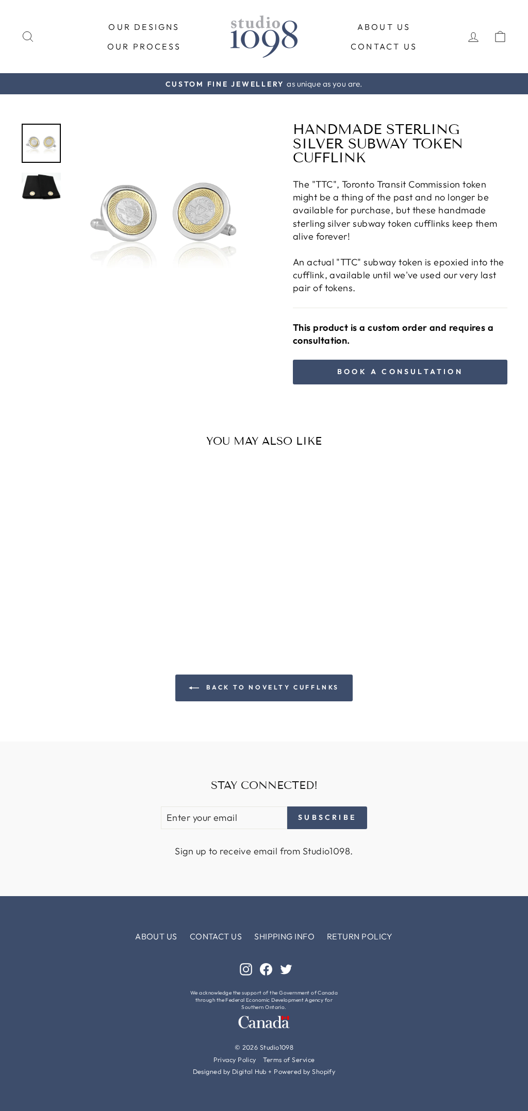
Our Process (144, 46)
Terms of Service (289, 1059)
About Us (384, 27)
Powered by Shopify (304, 1071)
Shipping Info (284, 936)
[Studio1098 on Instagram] (246, 968)
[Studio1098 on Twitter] (286, 968)
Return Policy (360, 936)
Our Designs (143, 27)
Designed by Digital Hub (230, 1071)
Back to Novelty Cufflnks (271, 687)
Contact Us (384, 46)
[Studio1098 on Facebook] (266, 968)
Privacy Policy (234, 1059)
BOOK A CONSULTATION (400, 371)
